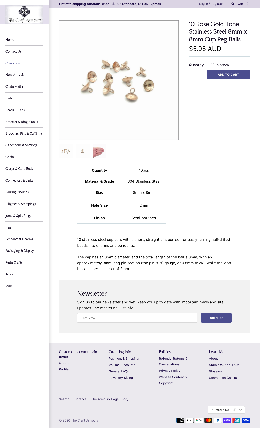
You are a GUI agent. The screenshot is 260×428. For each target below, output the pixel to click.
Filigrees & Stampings (20, 204)
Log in (203, 4)
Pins (8, 227)
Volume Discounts (122, 365)
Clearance (12, 63)
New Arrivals (14, 75)
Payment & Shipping (124, 358)
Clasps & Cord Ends (19, 169)
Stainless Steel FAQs (224, 365)
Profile (64, 369)
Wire (9, 286)
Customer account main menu (78, 354)
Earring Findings (17, 192)
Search (64, 399)
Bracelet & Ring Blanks (21, 122)
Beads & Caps (15, 110)
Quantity (209, 65)
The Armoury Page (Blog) (109, 399)
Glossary (215, 371)
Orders (64, 363)
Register (217, 4)
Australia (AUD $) (224, 410)
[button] (170, 80)
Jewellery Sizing (121, 378)
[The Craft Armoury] (24, 14)
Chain (9, 157)
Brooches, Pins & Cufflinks (23, 133)
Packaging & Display (19, 251)
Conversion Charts (223, 378)
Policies (165, 352)
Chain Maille (14, 86)
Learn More (218, 352)
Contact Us (13, 51)
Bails (8, 98)
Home (9, 40)
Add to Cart (228, 74)
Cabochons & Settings (21, 145)
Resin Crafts (13, 262)
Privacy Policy (169, 371)
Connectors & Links (19, 180)
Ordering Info (120, 352)
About (213, 358)
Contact (80, 399)
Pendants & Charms (19, 239)
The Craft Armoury (85, 420)
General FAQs (119, 371)
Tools (9, 274)
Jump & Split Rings (18, 215)
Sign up (216, 318)
